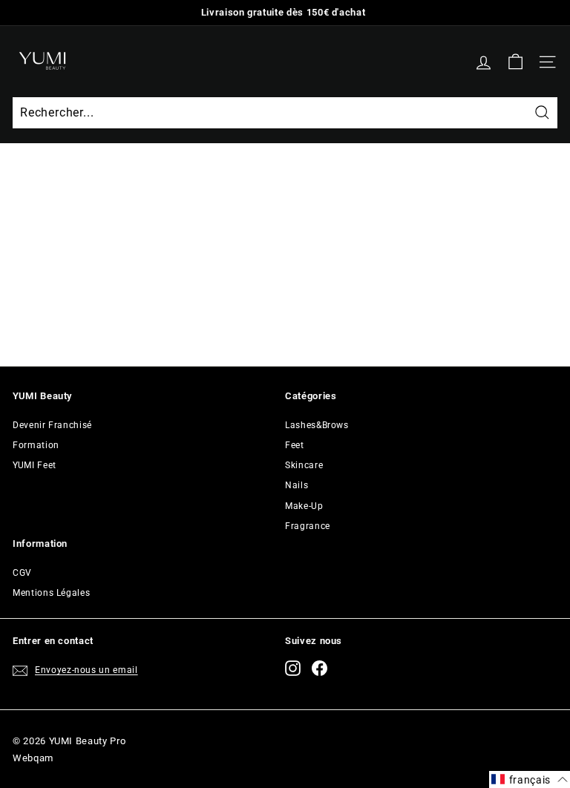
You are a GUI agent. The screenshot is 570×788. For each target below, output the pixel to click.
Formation (36, 445)
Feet (294, 445)
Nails (296, 485)
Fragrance (307, 526)
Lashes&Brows (317, 425)
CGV (22, 573)
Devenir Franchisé (52, 425)
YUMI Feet (34, 465)
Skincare (304, 465)
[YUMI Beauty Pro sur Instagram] (293, 668)
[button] (529, 779)
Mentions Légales (51, 593)
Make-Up (304, 506)
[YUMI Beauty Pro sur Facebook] (319, 668)
